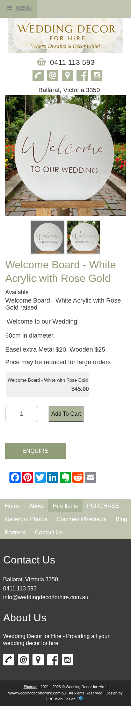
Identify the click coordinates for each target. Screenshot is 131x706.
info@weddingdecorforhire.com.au (45, 597)
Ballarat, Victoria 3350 (30, 579)
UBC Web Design (60, 699)
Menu (23, 8)
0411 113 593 (20, 588)
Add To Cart (66, 414)
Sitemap (30, 687)
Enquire (35, 451)
